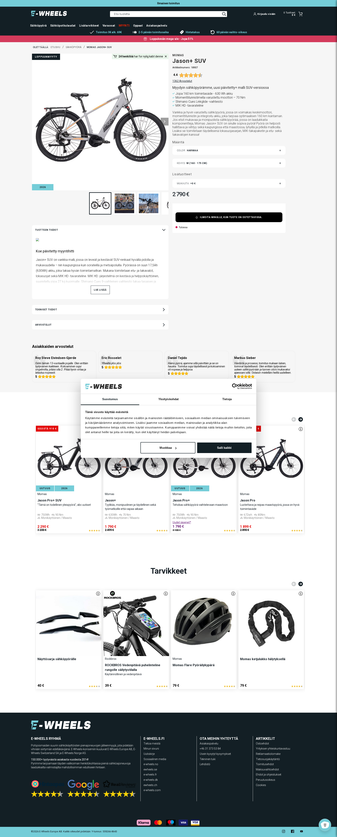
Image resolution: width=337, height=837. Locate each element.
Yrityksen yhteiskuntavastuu (273, 748)
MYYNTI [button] (124, 25)
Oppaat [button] (138, 25)
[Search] (224, 14)
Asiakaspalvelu (209, 743)
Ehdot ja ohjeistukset (268, 774)
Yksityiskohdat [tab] (168, 399)
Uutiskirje (149, 753)
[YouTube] (301, 832)
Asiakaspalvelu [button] (156, 25)
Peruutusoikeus (265, 779)
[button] (164, 122)
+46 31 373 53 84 (210, 748)
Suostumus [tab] (110, 399)
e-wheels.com (152, 790)
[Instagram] (283, 832)
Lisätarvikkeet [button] (89, 25)
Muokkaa (166, 447)
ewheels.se (150, 769)
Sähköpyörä (74, 47)
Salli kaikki (224, 447)
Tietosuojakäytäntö (268, 759)
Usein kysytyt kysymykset (215, 753)
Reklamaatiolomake (268, 753)
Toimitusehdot (265, 764)
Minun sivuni (151, 748)
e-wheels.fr (150, 774)
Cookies (261, 785)
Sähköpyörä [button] (38, 25)
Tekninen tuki (208, 759)
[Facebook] (292, 832)
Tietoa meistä (152, 743)
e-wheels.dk (151, 779)
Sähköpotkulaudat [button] (63, 25)
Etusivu (55, 47)
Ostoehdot (262, 743)
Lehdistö (205, 764)
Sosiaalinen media (155, 759)
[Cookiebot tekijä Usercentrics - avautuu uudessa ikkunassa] (235, 386)
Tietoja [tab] (227, 399)
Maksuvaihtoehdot (267, 769)
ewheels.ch (150, 785)
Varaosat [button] (109, 25)
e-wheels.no (151, 764)
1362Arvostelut (182, 81)
